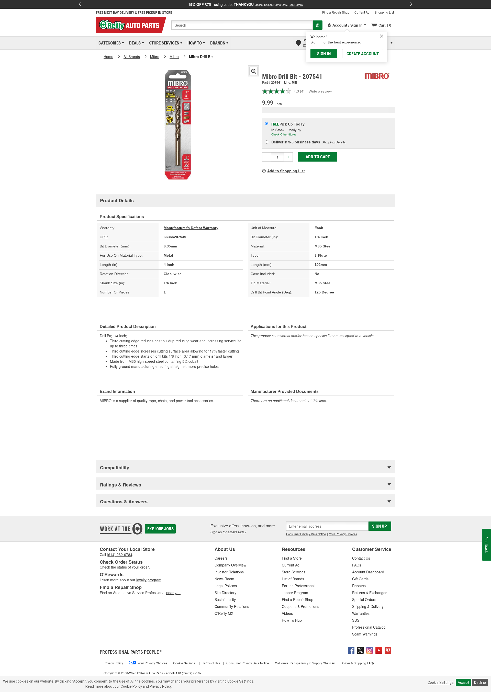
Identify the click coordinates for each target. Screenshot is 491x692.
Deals (134, 43)
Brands (216, 43)
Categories (108, 43)
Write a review (320, 91)
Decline (480, 682)
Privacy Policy (160, 686)
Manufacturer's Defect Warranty (191, 228)
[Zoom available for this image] (253, 71)
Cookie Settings (441, 682)
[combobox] (242, 25)
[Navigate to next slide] (411, 4)
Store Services (163, 43)
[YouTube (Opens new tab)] (378, 649)
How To (193, 43)
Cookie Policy (131, 686)
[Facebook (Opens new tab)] (351, 649)
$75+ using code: (245, 4)
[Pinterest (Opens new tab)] (388, 649)
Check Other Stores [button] (283, 134)
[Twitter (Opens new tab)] (360, 649)
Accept (463, 682)
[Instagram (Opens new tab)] (369, 649)
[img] (381, 36)
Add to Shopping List (286, 170)
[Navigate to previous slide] (80, 4)
